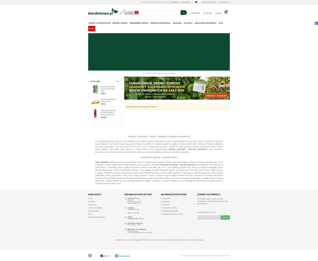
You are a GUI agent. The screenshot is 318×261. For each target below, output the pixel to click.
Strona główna (143, 73)
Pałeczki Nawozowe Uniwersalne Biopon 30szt (108, 89)
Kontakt (218, 13)
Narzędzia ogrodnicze (160, 23)
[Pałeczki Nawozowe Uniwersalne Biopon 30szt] (95, 89)
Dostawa (166, 201)
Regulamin (167, 198)
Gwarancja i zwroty (170, 208)
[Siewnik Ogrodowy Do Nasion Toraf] (95, 102)
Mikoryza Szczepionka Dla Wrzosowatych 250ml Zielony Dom (108, 112)
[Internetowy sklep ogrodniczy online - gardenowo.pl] (103, 11)
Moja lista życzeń (208, 2)
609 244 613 (175, 2)
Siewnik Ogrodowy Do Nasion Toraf (108, 100)
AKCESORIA (177, 23)
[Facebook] (90, 255)
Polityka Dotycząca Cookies (173, 214)
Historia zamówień (95, 208)
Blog (221, 23)
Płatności (166, 205)
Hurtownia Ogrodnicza (96, 217)
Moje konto (186, 2)
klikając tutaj (198, 240)
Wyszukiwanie (93, 211)
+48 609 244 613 (133, 209)
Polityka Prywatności (170, 211)
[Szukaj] (184, 12)
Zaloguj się (223, 2)
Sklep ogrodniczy (102, 162)
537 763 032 (207, 13)
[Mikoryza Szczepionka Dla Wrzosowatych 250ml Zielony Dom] (95, 113)
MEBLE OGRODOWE (153, 73)
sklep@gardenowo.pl (136, 218)
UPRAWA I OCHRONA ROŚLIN (99, 23)
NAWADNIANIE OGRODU (139, 23)
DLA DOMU (188, 23)
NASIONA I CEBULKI (119, 23)
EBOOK (91, 28)
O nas (90, 198)
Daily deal (196, 1)
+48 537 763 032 (133, 213)
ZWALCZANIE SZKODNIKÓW (205, 23)
